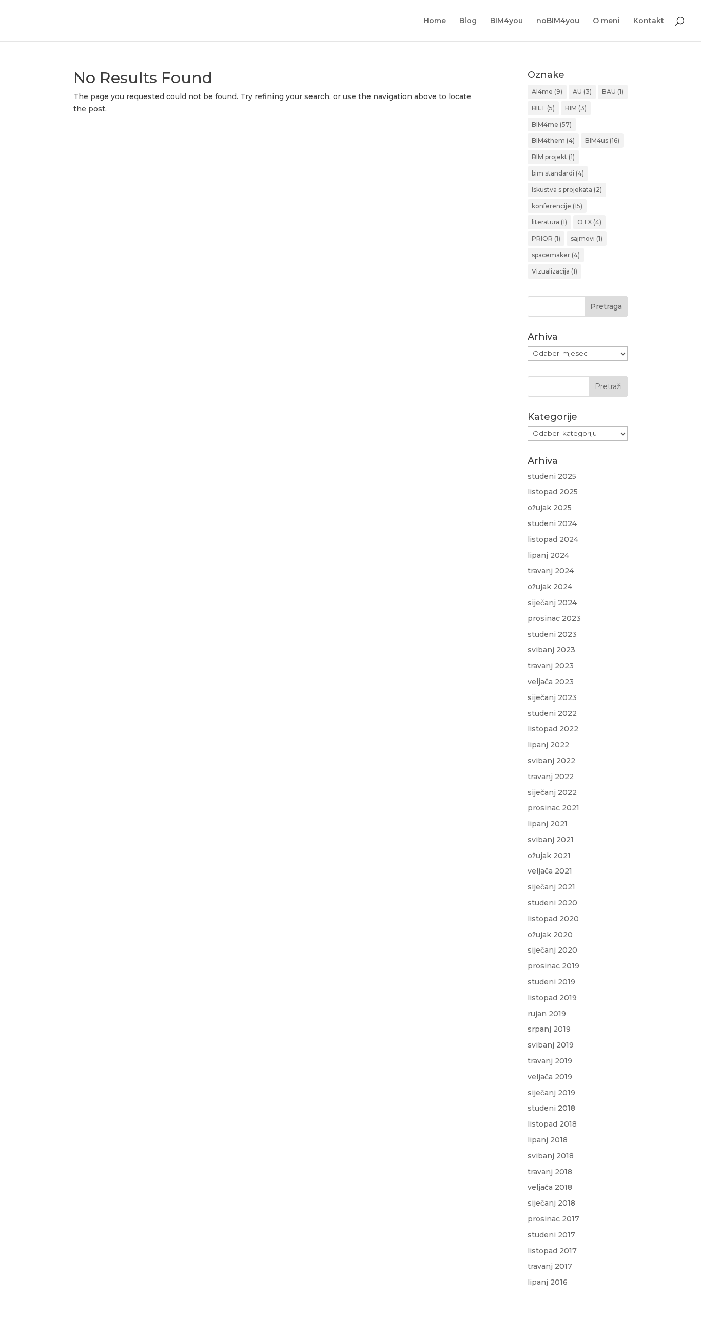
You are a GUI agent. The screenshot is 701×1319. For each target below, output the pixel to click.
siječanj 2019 (551, 1092)
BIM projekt (553, 157)
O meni (606, 21)
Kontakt (648, 21)
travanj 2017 (550, 1266)
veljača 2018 (550, 1187)
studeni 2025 (552, 476)
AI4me (547, 91)
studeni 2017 (551, 1234)
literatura (549, 222)
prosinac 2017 (553, 1219)
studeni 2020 (552, 902)
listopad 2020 (553, 918)
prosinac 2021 (553, 807)
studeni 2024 (552, 523)
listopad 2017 (552, 1250)
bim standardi (558, 173)
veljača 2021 (550, 871)
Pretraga (606, 306)
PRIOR (546, 238)
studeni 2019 (551, 981)
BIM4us (602, 140)
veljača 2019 (550, 1076)
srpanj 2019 (549, 1029)
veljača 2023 (551, 681)
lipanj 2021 (548, 823)
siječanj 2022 (552, 792)
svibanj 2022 (551, 760)
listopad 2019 (552, 997)
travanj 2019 (550, 1060)
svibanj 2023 (551, 649)
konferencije (557, 206)
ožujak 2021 (549, 855)
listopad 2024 (553, 539)
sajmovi (586, 238)
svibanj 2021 (551, 839)
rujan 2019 (547, 1013)
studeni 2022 (552, 713)
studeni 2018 (551, 1108)
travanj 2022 (551, 776)
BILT (543, 108)
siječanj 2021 (551, 886)
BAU (613, 91)
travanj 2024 (551, 570)
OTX (589, 222)
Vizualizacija (554, 271)
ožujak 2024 (550, 586)
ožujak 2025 (550, 507)
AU (582, 91)
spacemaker (556, 255)
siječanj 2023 (552, 697)
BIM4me (552, 124)
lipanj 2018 (548, 1140)
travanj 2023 (551, 665)
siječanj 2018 (551, 1203)
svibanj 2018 (551, 1155)
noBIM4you (557, 21)
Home (434, 21)
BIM (576, 108)
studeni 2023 (552, 634)
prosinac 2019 (553, 966)
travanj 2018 (550, 1171)
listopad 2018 (552, 1124)
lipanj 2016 (548, 1282)
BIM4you (506, 21)
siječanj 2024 (552, 602)
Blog (468, 21)
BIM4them (553, 140)
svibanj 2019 (551, 1045)
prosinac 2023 (554, 618)
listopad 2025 (553, 491)
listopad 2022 (553, 728)
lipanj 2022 (548, 744)
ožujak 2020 (550, 934)
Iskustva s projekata (567, 189)
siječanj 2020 (552, 950)
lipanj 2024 (548, 555)
